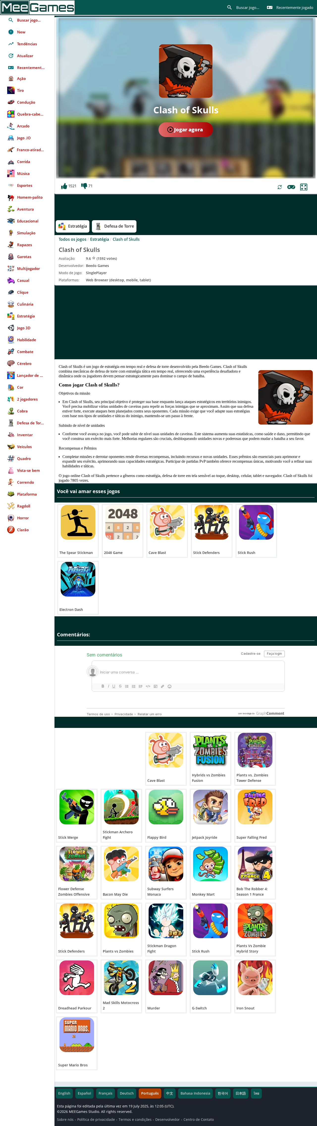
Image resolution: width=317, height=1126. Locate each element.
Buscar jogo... (243, 7)
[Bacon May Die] (121, 864)
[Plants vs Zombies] (121, 921)
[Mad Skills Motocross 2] (121, 977)
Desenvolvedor (167, 1119)
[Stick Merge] (77, 807)
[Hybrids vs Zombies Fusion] (210, 750)
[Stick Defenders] (212, 522)
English (64, 1093)
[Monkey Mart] (210, 864)
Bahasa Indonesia (195, 1093)
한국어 (223, 1093)
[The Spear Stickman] (78, 522)
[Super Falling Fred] (255, 807)
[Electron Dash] (78, 579)
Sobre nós (65, 1119)
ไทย (256, 1093)
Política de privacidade (96, 1119)
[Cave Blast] (167, 522)
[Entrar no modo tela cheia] (304, 187)
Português (150, 1093)
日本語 (241, 1093)
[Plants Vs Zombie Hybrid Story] (255, 921)
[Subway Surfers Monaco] (166, 864)
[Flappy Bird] (166, 807)
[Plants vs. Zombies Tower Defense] (255, 750)
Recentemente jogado (290, 7)
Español (84, 1093)
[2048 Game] (122, 522)
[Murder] (166, 977)
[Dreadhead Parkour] (77, 977)
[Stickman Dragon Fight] (166, 921)
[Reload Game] (280, 187)
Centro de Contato (199, 1119)
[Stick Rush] (256, 522)
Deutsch (127, 1093)
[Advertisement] (186, 322)
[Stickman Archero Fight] (121, 807)
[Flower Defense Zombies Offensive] (77, 864)
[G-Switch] (210, 977)
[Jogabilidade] (291, 187)
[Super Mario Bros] (77, 1034)
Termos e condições (135, 1119)
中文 (169, 1093)
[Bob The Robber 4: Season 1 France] (255, 864)
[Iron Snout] (255, 977)
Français (105, 1093)
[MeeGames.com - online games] (37, 7)
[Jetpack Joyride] (210, 807)
